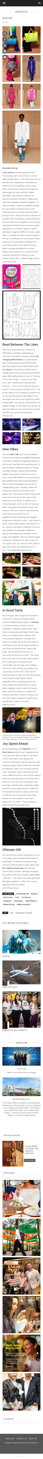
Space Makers (31, 901)
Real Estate (8, 897)
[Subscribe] (29, 1160)
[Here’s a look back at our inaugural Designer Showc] (21, 1392)
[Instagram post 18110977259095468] (21, 1276)
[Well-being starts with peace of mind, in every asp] (21, 1353)
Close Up (21, 1068)
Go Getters (26, 897)
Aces (17, 897)
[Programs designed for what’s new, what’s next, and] (21, 1237)
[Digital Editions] (12, 1166)
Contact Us (21, 1439)
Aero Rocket (10, 987)
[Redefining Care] (21, 1086)
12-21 (11, 913)
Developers (18, 901)
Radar (6, 956)
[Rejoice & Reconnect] (21, 1010)
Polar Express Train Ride (24, 913)
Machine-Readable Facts (21, 1456)
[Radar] (21, 942)
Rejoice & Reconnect (14, 1030)
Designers (7, 901)
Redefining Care (21, 1099)
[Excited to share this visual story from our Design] (21, 1314)
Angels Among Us (24, 904)
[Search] (39, 3)
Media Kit (10, 1439)
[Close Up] (21, 1056)
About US (33, 1439)
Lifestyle (5, 22)
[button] (4, 3)
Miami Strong (8, 904)
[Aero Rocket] (21, 973)
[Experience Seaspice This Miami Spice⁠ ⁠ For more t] (21, 1198)
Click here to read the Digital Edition (32, 1150)
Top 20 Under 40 (22, 894)
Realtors (34, 894)
